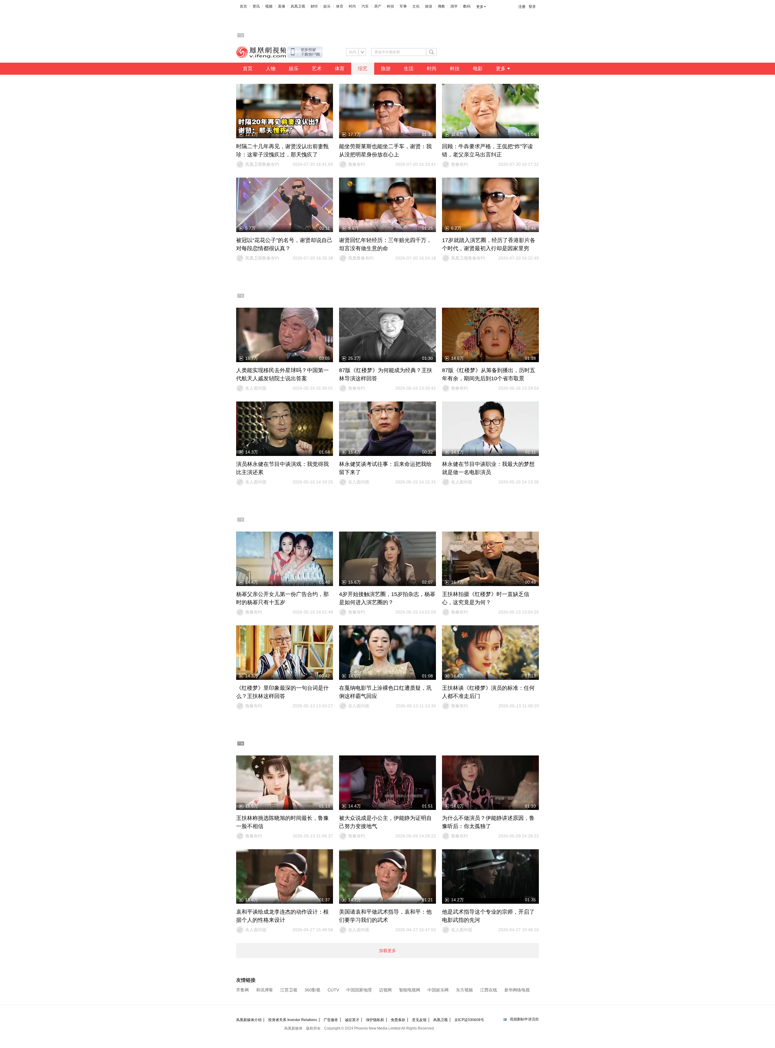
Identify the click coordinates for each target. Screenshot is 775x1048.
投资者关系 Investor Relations (292, 1020)
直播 (281, 6)
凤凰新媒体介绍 (249, 1020)
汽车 (365, 6)
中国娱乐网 (438, 989)
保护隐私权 (375, 1020)
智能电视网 (409, 989)
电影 (478, 68)
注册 (522, 7)
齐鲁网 (242, 989)
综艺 (363, 68)
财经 (314, 6)
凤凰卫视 (298, 6)
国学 (454, 6)
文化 (416, 6)
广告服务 (331, 1020)
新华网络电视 (517, 989)
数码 (466, 6)
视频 (268, 6)
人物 (270, 68)
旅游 (428, 6)
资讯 (256, 6)
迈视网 (385, 989)
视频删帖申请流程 (524, 1019)
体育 (339, 6)
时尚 (352, 6)
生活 (409, 68)
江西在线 (488, 989)
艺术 (317, 68)
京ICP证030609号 (469, 1020)
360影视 (312, 989)
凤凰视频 (261, 52)
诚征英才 (352, 1020)
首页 (243, 6)
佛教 (441, 6)
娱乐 (327, 6)
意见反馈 (419, 1020)
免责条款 (398, 1020)
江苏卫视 (288, 989)
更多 (479, 7)
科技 (390, 6)
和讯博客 (264, 989)
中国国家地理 (359, 989)
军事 (403, 6)
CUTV (333, 989)
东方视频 (464, 989)
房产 (377, 6)
